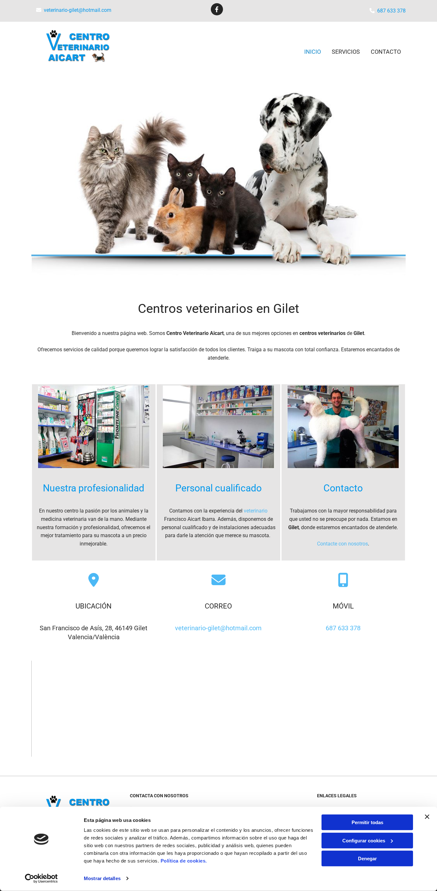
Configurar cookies (363, 840)
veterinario (255, 511)
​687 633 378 (391, 11)
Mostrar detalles (102, 878)
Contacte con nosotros (342, 544)
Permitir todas (367, 822)
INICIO (312, 51)
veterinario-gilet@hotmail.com (77, 10)
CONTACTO (386, 51)
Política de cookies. (184, 860)
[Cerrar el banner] (427, 817)
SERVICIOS (346, 51)
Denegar (367, 858)
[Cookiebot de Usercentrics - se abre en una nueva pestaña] (41, 878)
